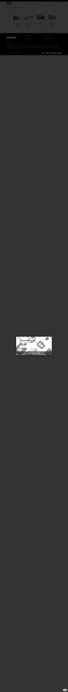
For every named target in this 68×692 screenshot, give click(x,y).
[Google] (36, 353)
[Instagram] (30, 353)
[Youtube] (37, 353)
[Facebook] (29, 353)
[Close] (51, 337)
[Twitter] (34, 353)
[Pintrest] (32, 353)
